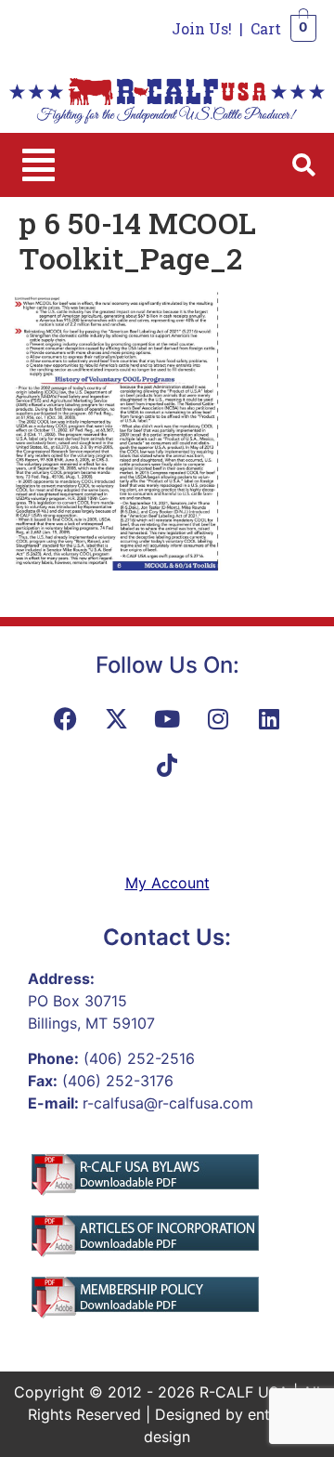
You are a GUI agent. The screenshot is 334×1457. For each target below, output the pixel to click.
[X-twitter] (116, 718)
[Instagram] (218, 718)
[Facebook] (65, 718)
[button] (38, 165)
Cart (265, 28)
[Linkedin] (269, 718)
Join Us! (202, 28)
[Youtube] (167, 718)
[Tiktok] (167, 765)
